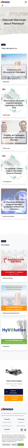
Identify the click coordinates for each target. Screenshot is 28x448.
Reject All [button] (14, 444)
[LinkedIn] (2, 5)
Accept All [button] (20, 444)
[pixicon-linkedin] (21, 430)
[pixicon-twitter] (25, 430)
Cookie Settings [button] (6, 444)
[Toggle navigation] (25, 2)
